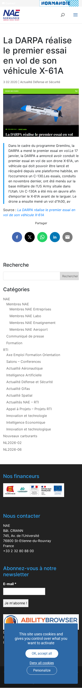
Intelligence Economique (25, 422)
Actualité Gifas (18, 388)
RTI (5, 350)
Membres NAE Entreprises (30, 309)
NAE (6, 299)
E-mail (9, 584)
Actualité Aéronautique (24, 368)
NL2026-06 (12, 449)
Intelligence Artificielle (24, 375)
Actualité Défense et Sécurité (40, 82)
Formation (14, 343)
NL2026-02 (12, 443)
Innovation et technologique (28, 429)
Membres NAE (17, 304)
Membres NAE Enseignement (32, 323)
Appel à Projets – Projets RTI (29, 409)
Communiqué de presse (25, 336)
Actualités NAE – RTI (22, 402)
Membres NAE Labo (25, 316)
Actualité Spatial (19, 395)
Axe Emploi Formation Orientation (33, 355)
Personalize (41, 670)
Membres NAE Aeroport (28, 329)
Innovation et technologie (26, 416)
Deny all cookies (42, 663)
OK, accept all (42, 653)
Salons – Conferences (23, 361)
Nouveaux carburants (20, 436)
